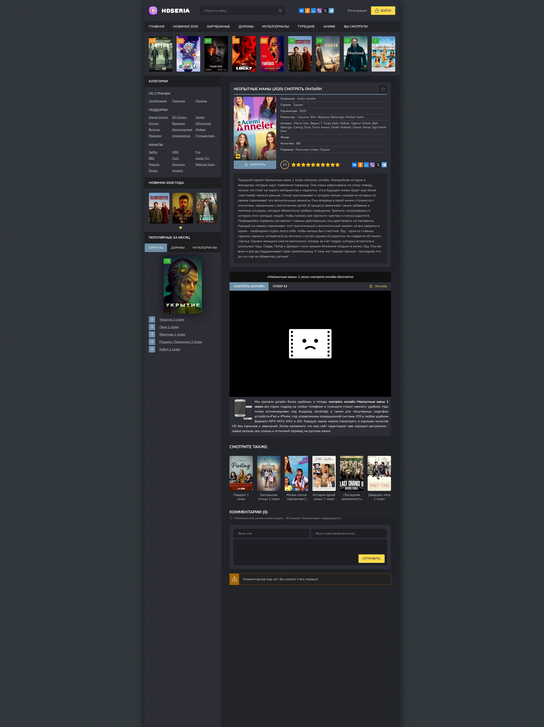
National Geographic (206, 164)
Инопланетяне (182, 130)
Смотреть (257, 165)
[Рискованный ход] (183, 208)
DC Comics (179, 117)
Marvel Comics (158, 117)
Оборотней (203, 123)
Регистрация (357, 10)
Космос (154, 123)
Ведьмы (154, 130)
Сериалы (156, 248)
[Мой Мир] (313, 10)
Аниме (329, 26)
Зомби (200, 117)
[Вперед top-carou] (395, 53)
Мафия (200, 130)
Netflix (153, 152)
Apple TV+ (203, 158)
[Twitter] (325, 10)
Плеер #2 (280, 286)
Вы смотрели (356, 26)
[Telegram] (331, 10)
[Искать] (280, 10)
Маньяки (155, 136)
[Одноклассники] (307, 10)
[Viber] (319, 10)
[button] (181, 228)
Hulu (175, 158)
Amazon (177, 171)
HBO (175, 152)
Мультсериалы (275, 26)
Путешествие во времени (206, 136)
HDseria (176, 10)
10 (337, 164)
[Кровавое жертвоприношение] (159, 208)
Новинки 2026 (185, 26)
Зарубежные (218, 26)
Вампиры (178, 123)
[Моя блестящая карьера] (206, 208)
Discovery (178, 164)
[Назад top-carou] (148, 53)
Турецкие (306, 26)
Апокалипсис (181, 136)
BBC (151, 158)
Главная (156, 26)
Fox (198, 152)
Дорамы (246, 26)
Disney (153, 171)
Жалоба (381, 286)
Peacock (154, 164)
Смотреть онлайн (249, 286)
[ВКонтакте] (301, 10)
